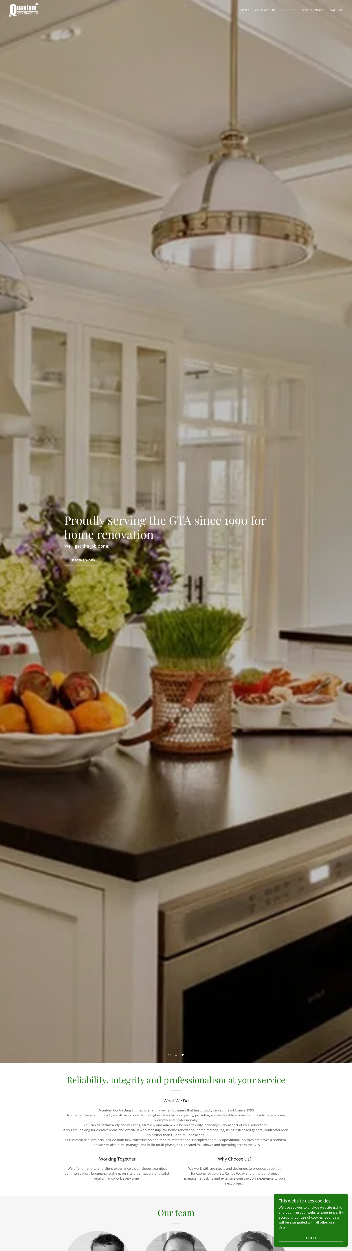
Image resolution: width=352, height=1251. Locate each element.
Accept (311, 1238)
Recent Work (84, 560)
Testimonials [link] (312, 10)
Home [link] (244, 10)
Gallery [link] (336, 10)
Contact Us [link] (265, 10)
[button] (169, 1055)
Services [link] (288, 10)
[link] (23, 9)
